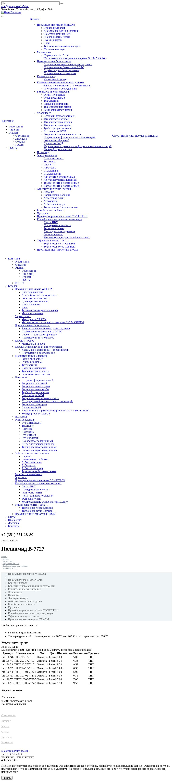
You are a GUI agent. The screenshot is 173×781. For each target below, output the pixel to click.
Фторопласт (44, 112)
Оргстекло (43, 213)
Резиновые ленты (54, 228)
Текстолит (50, 161)
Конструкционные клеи (57, 33)
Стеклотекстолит (54, 158)
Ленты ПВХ (51, 222)
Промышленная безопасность (54, 61)
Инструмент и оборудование (60, 88)
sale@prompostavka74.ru (15, 6)
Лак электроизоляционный (59, 176)
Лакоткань (50, 167)
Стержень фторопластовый (59, 115)
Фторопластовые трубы (57, 125)
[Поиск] (61, 3)
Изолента (49, 164)
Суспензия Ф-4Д (53, 143)
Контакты (152, 135)
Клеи (47, 43)
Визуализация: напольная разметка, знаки (68, 64)
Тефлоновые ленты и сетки (52, 240)
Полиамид (43, 152)
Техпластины (51, 100)
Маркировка (44, 52)
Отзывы (13, 132)
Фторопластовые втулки (58, 122)
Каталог (35, 19)
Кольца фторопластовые (58, 149)
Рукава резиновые (54, 97)
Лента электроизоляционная (60, 179)
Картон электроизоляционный (61, 185)
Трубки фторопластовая (57, 128)
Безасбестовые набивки (50, 210)
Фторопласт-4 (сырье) (56, 140)
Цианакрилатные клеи (57, 36)
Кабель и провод (46, 76)
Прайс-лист (127, 135)
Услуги (5, 726)
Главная (4, 557)
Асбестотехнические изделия (54, 188)
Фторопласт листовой (56, 119)
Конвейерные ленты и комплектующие (59, 219)
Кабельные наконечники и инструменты (60, 82)
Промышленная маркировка (60, 73)
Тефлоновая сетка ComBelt (59, 246)
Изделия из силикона (56, 103)
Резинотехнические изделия (53, 91)
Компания (8, 120)
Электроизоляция (47, 155)
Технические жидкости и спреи (62, 46)
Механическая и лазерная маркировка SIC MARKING (75, 58)
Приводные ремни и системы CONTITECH (62, 216)
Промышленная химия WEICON (56, 24)
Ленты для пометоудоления (59, 231)
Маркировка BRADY (56, 55)
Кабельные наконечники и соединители (67, 85)
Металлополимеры (55, 49)
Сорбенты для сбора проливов (61, 70)
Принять (7, 778)
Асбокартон (51, 201)
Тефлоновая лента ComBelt (59, 243)
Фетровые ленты (53, 234)
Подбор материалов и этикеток (15, 566)
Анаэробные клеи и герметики (61, 30)
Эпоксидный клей (54, 27)
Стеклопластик (52, 173)
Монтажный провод (55, 79)
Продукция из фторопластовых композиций (69, 137)
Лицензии (14, 129)
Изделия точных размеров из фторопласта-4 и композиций (78, 146)
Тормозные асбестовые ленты (61, 207)
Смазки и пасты (53, 39)
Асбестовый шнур (54, 204)
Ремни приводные (54, 94)
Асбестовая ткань (54, 198)
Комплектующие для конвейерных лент (67, 237)
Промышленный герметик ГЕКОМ (57, 249)
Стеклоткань (51, 170)
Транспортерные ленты (57, 106)
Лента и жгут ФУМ (55, 131)
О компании (16, 126)
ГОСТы (19, 144)
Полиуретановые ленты (57, 225)
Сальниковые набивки (57, 194)
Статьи (116, 135)
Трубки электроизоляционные (61, 182)
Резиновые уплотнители (58, 109)
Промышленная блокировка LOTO (64, 67)
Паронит (49, 191)
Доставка (140, 135)
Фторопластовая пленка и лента (62, 134)
